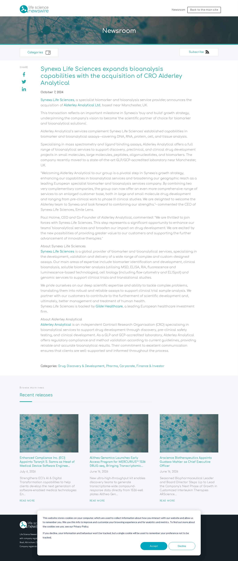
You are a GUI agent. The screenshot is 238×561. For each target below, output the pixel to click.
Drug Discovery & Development (81, 366)
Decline (182, 545)
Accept (154, 545)
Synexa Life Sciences (57, 100)
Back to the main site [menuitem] (204, 10)
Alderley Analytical (56, 324)
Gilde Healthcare (109, 306)
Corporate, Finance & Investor (142, 366)
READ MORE (27, 501)
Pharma (112, 366)
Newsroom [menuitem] (178, 10)
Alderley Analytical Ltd (82, 105)
